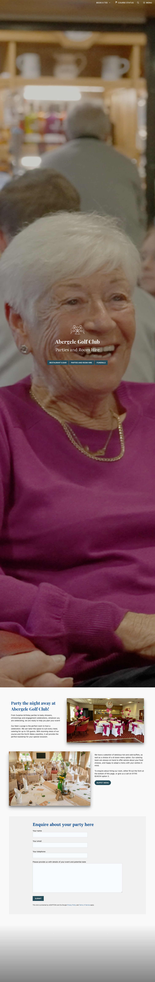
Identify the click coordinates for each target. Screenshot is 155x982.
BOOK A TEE (102, 2)
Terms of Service (84, 905)
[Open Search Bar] (138, 2)
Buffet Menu (103, 783)
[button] (147, 2)
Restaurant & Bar (57, 363)
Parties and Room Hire (81, 363)
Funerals (101, 363)
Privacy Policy (71, 905)
